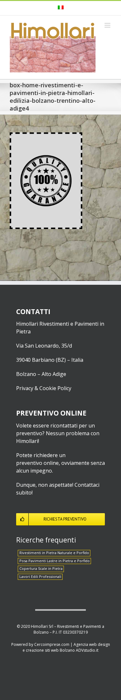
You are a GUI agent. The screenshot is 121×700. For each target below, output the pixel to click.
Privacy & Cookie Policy (43, 388)
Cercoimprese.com (51, 644)
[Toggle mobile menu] (108, 25)
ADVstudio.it (87, 650)
